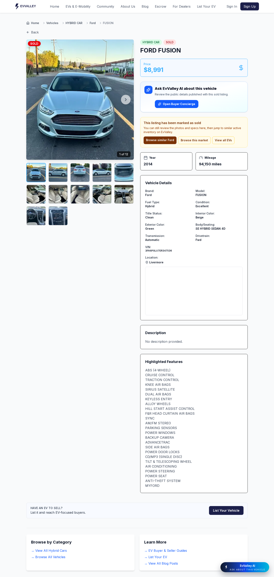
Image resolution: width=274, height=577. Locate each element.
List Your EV (206, 6)
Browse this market (194, 140)
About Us (128, 6)
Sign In (231, 6)
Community (105, 6)
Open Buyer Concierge (179, 104)
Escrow (160, 6)
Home (54, 6)
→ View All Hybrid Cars (49, 551)
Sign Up (250, 6)
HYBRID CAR (74, 23)
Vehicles (52, 23)
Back (35, 32)
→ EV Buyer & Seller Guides (165, 551)
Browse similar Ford (160, 140)
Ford (93, 23)
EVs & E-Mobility (78, 6)
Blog (145, 6)
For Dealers (182, 6)
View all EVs (223, 140)
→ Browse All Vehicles (48, 557)
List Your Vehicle (226, 510)
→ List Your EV (155, 557)
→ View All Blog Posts (161, 563)
